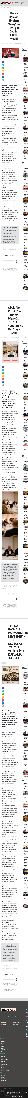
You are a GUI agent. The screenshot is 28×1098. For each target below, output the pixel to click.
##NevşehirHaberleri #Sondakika (9, 968)
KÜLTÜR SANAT (4, 1049)
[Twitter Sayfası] (4, 1016)
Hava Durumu (4, 1056)
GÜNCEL (8, 302)
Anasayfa (3, 7)
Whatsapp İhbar (16, 1022)
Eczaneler (3, 1061)
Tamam (20, 1096)
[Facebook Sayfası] (1, 1016)
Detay (14, 1096)
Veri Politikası (4, 1024)
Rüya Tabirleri (4, 1080)
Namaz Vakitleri (4, 1059)
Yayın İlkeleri (3, 1022)
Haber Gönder (16, 1024)
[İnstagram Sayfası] (6, 1016)
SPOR (2, 1051)
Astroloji (2, 1082)
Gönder (16, 261)
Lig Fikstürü (3, 1062)
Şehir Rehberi (4, 1069)
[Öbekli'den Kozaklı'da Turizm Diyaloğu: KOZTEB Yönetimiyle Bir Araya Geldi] (10, 351)
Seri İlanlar (3, 1067)
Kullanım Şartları (16, 1021)
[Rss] (14, 1016)
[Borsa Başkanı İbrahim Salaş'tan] (10, 53)
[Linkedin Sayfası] (11, 1016)
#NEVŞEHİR (5, 248)
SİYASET (3, 1043)
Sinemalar (3, 1066)
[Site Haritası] (16, 1016)
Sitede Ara (3, 1075)
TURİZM (2, 1048)
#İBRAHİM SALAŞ (12, 249)
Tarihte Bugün (4, 1064)
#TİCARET (11, 248)
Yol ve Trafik (3, 1058)
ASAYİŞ (2, 1046)
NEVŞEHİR (17, 2)
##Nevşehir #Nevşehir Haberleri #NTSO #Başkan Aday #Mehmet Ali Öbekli (9, 587)
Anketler (2, 1077)
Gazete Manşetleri (5, 1070)
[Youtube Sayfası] (9, 1016)
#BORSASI (4, 249)
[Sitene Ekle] (19, 1016)
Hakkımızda (3, 1021)
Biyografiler (3, 1078)
